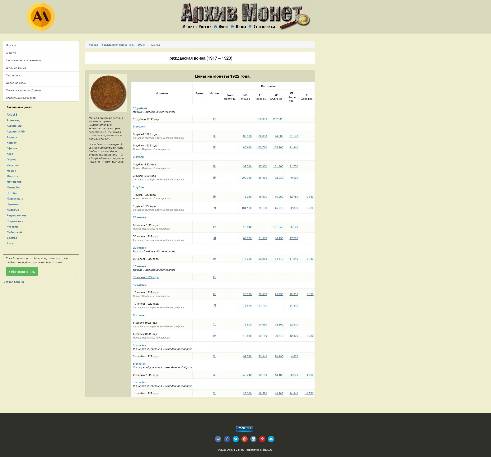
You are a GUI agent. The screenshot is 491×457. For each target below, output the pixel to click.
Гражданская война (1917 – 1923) (123, 44)
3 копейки (139, 345)
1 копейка (139, 382)
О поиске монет (16, 68)
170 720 (262, 147)
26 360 (247, 393)
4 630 (294, 356)
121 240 (278, 227)
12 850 (247, 336)
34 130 (279, 238)
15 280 (247, 196)
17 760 (294, 238)
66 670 (247, 238)
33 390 (247, 136)
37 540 (247, 166)
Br (214, 119)
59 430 (263, 177)
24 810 (294, 305)
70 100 (263, 208)
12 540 (247, 227)
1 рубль (138, 187)
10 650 (309, 196)
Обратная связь (16, 83)
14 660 (263, 324)
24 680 (279, 136)
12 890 (279, 324)
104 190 (247, 208)
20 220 (294, 375)
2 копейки (139, 364)
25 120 (294, 227)
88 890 (247, 147)
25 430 (279, 294)
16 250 (279, 196)
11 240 (294, 259)
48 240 (247, 375)
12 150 (263, 375)
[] (14, 282)
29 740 (279, 336)
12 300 (294, 336)
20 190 (279, 356)
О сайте (11, 52)
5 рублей (139, 126)
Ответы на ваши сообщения (23, 90)
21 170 (294, 136)
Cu (214, 136)
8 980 (310, 208)
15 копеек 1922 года (146, 277)
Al (214, 208)
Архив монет (235, 449)
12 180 (263, 336)
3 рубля (138, 157)
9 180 (310, 259)
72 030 (279, 177)
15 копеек (139, 266)
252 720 (278, 119)
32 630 (263, 136)
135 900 (278, 147)
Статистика (13, 75)
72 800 (247, 324)
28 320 (247, 294)
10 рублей (140, 108)
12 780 (294, 196)
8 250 (310, 336)
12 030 (294, 294)
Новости (11, 45)
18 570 (263, 196)
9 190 (310, 294)
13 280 (279, 393)
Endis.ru (268, 449)
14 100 (279, 375)
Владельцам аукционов (20, 97)
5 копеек (138, 315)
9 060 (294, 177)
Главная (93, 44)
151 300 (278, 166)
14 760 (309, 393)
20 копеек (139, 247)
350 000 (262, 119)
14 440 (279, 259)
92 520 (247, 356)
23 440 (263, 356)
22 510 (294, 324)
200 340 (247, 177)
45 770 (279, 208)
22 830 (294, 208)
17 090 (247, 259)
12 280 (263, 259)
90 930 (263, 294)
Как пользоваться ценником (23, 60)
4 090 (310, 375)
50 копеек (139, 217)
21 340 (294, 147)
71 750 (294, 166)
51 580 (263, 238)
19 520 (263, 393)
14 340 (294, 393)
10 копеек (139, 285)
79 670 (247, 305)
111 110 (262, 305)
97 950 (263, 166)
